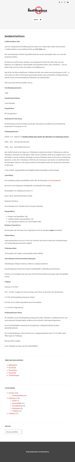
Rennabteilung (17, 406)
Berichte (11, 393)
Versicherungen (14, 375)
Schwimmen (16, 408)
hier (11, 57)
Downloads (12, 368)
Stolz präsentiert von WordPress (37, 452)
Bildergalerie (13, 365)
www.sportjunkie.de (54, 180)
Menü (36, 20)
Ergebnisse (12, 398)
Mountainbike (16, 403)
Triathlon (15, 411)
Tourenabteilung (17, 395)
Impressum (12, 373)
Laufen (14, 401)
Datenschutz (13, 370)
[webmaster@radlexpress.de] (68, 2)
